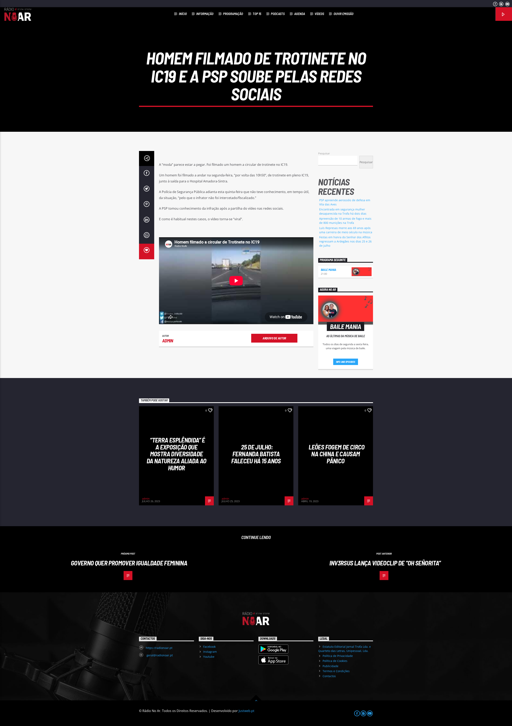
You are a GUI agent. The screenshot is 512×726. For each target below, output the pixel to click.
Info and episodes (345, 361)
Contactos (329, 676)
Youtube (208, 657)
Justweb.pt (246, 711)
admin (167, 340)
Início (183, 14)
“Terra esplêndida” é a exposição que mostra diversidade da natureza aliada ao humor (176, 453)
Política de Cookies (335, 661)
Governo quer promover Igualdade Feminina (129, 563)
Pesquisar (324, 153)
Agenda (299, 14)
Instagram (210, 652)
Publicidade (330, 666)
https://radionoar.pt (159, 648)
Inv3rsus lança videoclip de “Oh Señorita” (385, 563)
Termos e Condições (336, 671)
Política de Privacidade (338, 656)
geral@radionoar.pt (159, 655)
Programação (233, 14)
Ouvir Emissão (343, 14)
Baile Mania (328, 269)
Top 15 (257, 14)
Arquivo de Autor (274, 338)
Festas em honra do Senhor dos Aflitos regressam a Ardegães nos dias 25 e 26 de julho (345, 241)
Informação (204, 14)
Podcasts (278, 14)
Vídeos (319, 14)
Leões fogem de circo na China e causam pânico (336, 454)
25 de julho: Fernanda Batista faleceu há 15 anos (256, 454)
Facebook (209, 647)
